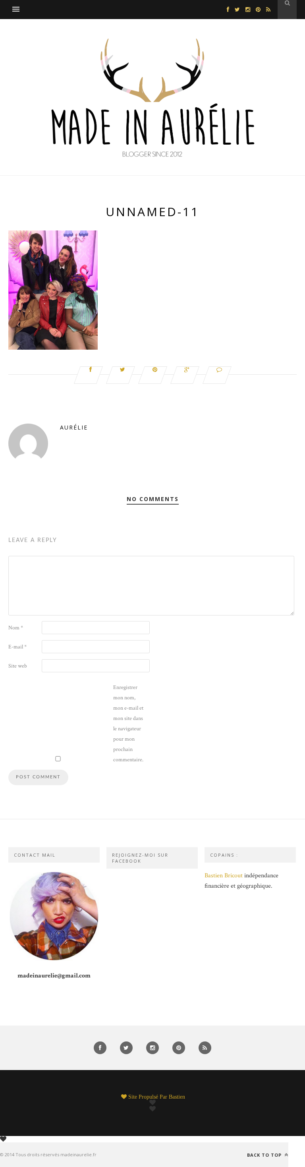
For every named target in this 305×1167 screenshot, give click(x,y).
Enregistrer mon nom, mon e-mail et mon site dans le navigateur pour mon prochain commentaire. (128, 723)
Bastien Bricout (224, 875)
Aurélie (74, 427)
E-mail (17, 646)
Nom (15, 627)
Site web (17, 666)
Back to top (265, 1154)
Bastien (177, 1096)
